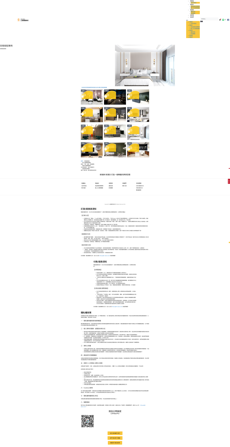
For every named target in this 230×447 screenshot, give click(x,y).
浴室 (97, 87)
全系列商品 (193, 2)
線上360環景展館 (195, 8)
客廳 (89, 87)
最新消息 (193, 11)
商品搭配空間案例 (195, 6)
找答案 (192, 15)
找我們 (192, 17)
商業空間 (85, 87)
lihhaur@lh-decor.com (104, 255)
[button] (193, 20)
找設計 (192, 4)
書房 (95, 87)
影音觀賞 (193, 13)
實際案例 (92, 87)
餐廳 (106, 87)
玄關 (99, 87)
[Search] (201, 21)
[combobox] (209, 19)
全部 (82, 87)
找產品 (192, 1)
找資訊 (192, 10)
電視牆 (103, 87)
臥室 (101, 87)
